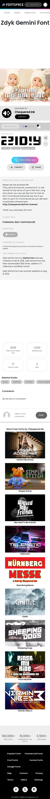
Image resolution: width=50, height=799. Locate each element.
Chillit (25, 616)
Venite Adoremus (25, 459)
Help (9, 773)
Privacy (39, 773)
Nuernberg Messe (25, 585)
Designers (41, 739)
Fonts (7, 12)
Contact (22, 117)
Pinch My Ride (25, 679)
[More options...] (45, 143)
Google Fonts (14, 766)
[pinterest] (34, 789)
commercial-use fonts (25, 740)
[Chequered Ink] (8, 113)
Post (41, 415)
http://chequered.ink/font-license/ (20, 204)
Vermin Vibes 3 (25, 710)
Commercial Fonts (34, 753)
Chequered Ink (25, 112)
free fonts (8, 739)
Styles (17, 12)
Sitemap (38, 779)
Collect (18, 167)
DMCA (24, 779)
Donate (11, 235)
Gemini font (29, 258)
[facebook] (16, 789)
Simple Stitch (25, 491)
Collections (30, 12)
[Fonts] (12, 5)
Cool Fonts (12, 760)
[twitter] (25, 789)
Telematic (25, 554)
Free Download (27, 160)
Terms (10, 779)
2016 (13, 348)
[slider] (26, 126)
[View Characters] (45, 138)
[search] (33, 4)
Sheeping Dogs (25, 648)
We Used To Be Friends (25, 522)
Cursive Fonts (36, 760)
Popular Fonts (14, 753)
